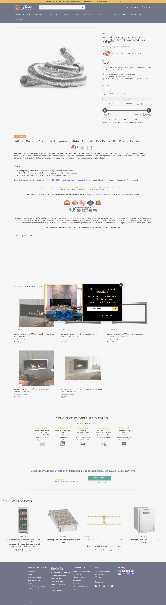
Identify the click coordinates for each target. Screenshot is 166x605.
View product (23, 522)
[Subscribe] (115, 309)
